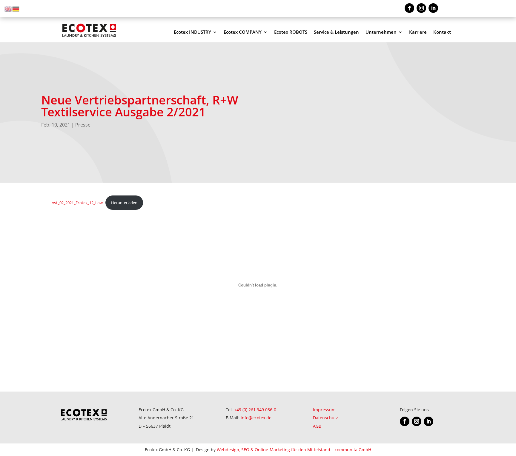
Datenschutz (325, 417)
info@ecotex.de (256, 417)
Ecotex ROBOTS (290, 32)
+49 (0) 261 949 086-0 (255, 409)
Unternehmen (381, 32)
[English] (8, 8)
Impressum (324, 409)
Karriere (418, 32)
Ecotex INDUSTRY (192, 32)
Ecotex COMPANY (243, 32)
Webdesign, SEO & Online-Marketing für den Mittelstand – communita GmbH (294, 449)
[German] (16, 8)
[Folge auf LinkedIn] (433, 8)
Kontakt (442, 32)
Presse (82, 124)
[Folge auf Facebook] (409, 8)
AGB (317, 426)
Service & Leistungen (336, 32)
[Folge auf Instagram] (421, 8)
